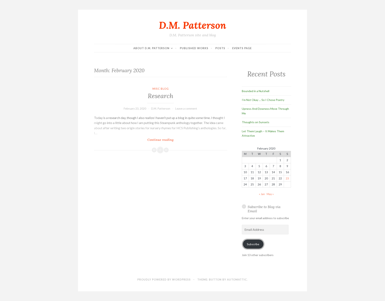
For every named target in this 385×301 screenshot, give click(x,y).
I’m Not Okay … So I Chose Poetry (263, 100)
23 (287, 178)
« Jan (262, 194)
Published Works (194, 48)
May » (270, 194)
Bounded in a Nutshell (255, 91)
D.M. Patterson (192, 25)
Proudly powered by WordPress (164, 279)
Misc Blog (160, 88)
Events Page (242, 48)
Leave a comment (186, 108)
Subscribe (253, 244)
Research (160, 96)
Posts (220, 48)
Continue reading (166, 139)
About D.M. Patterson (151, 48)
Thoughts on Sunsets (255, 122)
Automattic (237, 279)
